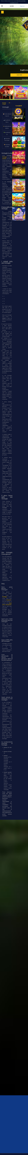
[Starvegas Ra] (18, 128)
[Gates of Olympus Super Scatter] (18, 185)
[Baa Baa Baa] (18, 143)
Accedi (12, 6)
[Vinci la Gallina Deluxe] (18, 199)
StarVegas (4, 596)
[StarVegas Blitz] (18, 114)
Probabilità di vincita (14, 2)
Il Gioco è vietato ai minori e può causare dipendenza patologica (13, 1)
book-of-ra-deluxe (4, 86)
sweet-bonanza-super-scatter (19, 87)
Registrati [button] (22, 6)
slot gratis (8, 600)
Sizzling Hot (8, 604)
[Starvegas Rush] (18, 214)
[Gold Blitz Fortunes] (18, 157)
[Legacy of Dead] (18, 171)
